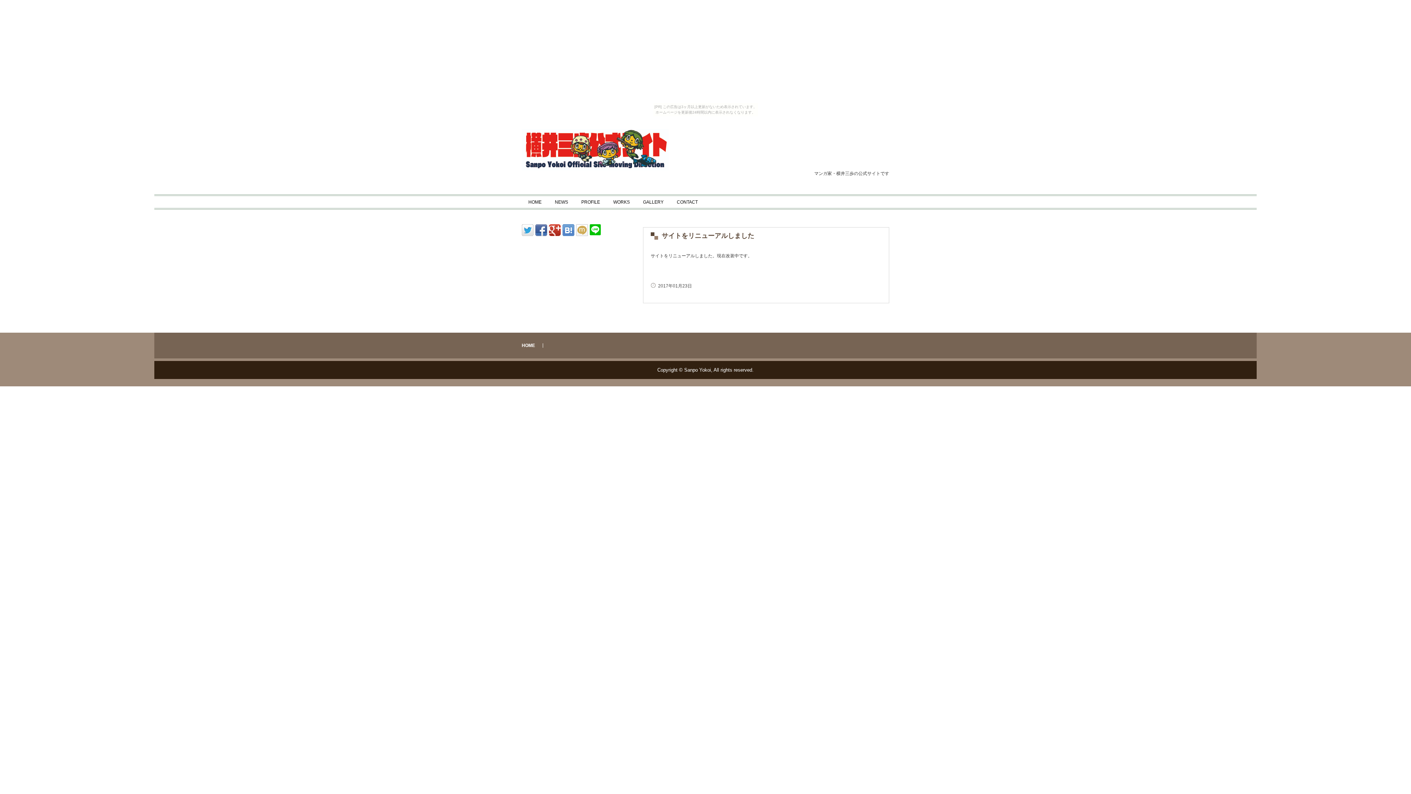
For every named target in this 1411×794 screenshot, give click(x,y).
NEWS (561, 202)
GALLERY (653, 202)
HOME (535, 202)
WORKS (621, 202)
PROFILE (590, 202)
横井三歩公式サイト (615, 149)
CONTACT (687, 202)
